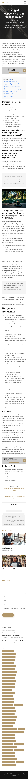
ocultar (11, 79)
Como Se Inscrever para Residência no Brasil (12, 640)
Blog (17, 20)
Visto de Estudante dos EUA (8, 630)
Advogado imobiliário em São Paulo (13, 513)
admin (11, 20)
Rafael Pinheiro (19, 632)
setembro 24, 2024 (5, 571)
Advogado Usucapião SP (8, 568)
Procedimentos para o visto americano (11, 635)
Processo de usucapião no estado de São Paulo (14, 521)
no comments (15, 30)
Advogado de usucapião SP (12, 22)
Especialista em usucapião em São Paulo (14, 517)
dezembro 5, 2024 (5, 550)
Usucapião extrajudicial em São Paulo (14, 524)
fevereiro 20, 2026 (8, 632)
